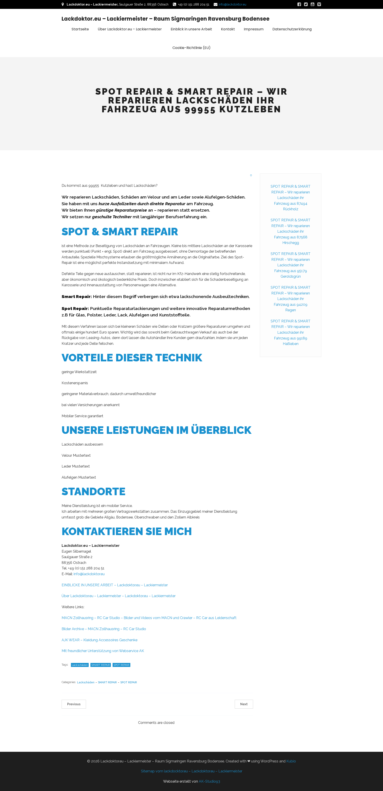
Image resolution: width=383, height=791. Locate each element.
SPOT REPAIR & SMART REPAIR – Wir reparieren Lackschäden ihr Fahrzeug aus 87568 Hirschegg (291, 231)
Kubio (291, 761)
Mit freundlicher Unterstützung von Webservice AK (103, 651)
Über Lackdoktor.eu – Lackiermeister (130, 29)
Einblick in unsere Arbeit (191, 29)
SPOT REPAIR (121, 664)
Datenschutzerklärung (292, 29)
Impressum (254, 29)
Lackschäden (80, 664)
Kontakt (228, 29)
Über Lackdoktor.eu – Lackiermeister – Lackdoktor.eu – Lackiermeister (119, 596)
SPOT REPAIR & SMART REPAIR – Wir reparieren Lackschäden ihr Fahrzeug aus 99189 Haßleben (291, 332)
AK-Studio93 (209, 781)
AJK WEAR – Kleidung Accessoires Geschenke (99, 640)
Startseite (80, 29)
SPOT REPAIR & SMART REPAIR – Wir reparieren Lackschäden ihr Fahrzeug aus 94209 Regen (291, 298)
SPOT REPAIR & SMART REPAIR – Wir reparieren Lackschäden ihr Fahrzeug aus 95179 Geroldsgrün (291, 265)
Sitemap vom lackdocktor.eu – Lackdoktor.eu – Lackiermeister (191, 771)
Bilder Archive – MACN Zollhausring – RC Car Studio (104, 629)
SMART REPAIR (100, 664)
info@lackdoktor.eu (232, 4)
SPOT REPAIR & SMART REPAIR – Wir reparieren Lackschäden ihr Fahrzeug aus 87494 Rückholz (291, 197)
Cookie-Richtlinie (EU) (191, 47)
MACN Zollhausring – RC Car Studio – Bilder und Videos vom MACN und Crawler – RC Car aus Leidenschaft (149, 618)
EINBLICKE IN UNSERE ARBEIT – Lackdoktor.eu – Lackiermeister (115, 585)
